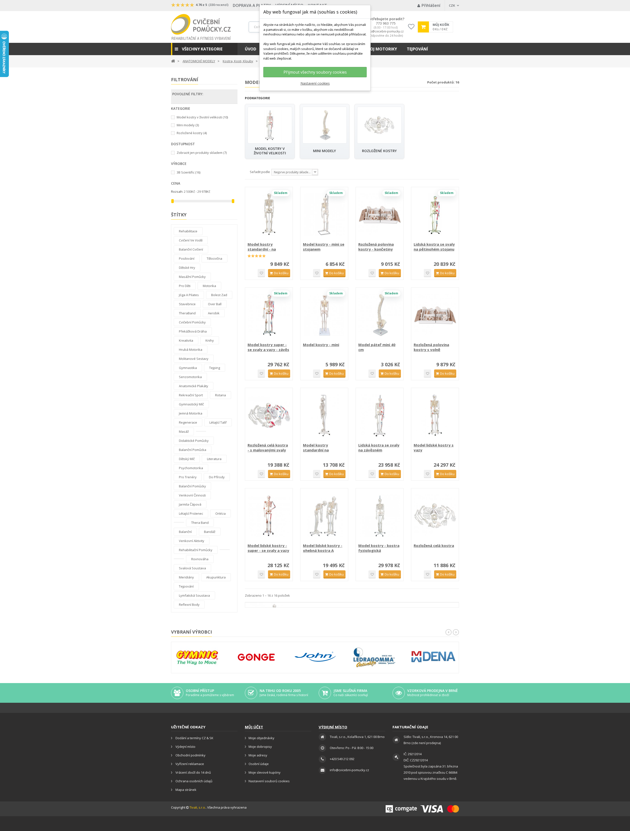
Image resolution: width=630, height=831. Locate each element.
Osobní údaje (259, 764)
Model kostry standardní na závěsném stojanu (319, 447)
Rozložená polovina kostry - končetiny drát (376, 247)
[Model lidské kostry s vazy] (435, 415)
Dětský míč (187, 459)
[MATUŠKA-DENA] (433, 656)
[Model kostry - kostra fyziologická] (379, 516)
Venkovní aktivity (191, 541)
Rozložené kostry (192, 133)
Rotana (220, 395)
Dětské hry (187, 267)
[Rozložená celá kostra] (435, 516)
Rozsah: (177, 191)
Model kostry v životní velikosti (202, 117)
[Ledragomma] (374, 657)
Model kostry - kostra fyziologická (378, 548)
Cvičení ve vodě (191, 240)
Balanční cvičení (191, 249)
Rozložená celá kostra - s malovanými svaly (268, 447)
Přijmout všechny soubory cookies (315, 72)
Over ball (214, 304)
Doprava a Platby (252, 5)
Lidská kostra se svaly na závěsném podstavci (378, 447)
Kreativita (186, 340)
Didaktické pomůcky (194, 440)
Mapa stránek (185, 789)
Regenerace (188, 422)
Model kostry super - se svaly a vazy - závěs (268, 347)
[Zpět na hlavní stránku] (173, 61)
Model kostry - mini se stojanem (323, 247)
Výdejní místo (185, 746)
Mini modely (188, 125)
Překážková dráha (193, 331)
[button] (204, 49)
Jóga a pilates (189, 295)
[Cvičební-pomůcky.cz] (201, 27)
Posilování (186, 258)
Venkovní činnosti (192, 495)
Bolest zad (219, 295)
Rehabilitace (188, 231)
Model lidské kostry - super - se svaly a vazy (268, 548)
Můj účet (254, 726)
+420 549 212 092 (342, 759)
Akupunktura (216, 577)
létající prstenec (191, 513)
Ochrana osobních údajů (193, 781)
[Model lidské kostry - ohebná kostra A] (324, 516)
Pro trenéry (188, 477)
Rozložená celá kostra (434, 545)
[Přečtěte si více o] (179, 522)
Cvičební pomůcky (192, 322)
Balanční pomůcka (192, 449)
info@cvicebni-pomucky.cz (385, 31)
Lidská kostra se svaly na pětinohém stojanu (434, 247)
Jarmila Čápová (190, 504)
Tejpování (186, 586)
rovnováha (199, 559)
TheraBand (187, 313)
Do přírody (217, 477)
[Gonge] (256, 657)
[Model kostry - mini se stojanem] (324, 214)
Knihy (209, 340)
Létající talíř (218, 422)
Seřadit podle (260, 172)
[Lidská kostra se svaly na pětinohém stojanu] (435, 214)
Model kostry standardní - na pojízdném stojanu (265, 247)
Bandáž (209, 531)
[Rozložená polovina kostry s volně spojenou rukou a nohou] (435, 315)
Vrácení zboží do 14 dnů (193, 772)
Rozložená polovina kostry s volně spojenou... (431, 347)
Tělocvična (214, 258)
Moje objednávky (261, 738)
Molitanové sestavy (193, 358)
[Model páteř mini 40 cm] (379, 315)
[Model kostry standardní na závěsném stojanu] (324, 415)
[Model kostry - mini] (324, 315)
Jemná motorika (190, 413)
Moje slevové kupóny (265, 772)
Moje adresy (258, 755)
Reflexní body (189, 604)
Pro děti (184, 286)
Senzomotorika (190, 377)
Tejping (214, 368)
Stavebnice (187, 304)
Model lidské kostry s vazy (434, 447)
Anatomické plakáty (193, 386)
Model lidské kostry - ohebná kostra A (322, 548)
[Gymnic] (197, 657)
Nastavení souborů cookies (269, 781)
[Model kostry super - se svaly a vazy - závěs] (269, 315)
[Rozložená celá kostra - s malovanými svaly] (269, 415)
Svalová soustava (192, 568)
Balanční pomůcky (192, 486)
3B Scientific (188, 172)
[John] (315, 657)
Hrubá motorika (190, 349)
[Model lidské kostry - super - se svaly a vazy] (269, 516)
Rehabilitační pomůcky (195, 550)
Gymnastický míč (191, 404)
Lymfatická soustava (194, 595)
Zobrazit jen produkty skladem (202, 152)
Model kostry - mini (321, 344)
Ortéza (220, 513)
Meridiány (186, 577)
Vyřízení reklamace (189, 764)
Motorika (209, 286)
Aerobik (214, 313)
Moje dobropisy (260, 746)
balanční (185, 531)
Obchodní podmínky (190, 755)
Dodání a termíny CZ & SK (194, 738)
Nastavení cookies (315, 83)
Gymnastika (188, 368)
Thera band (200, 522)
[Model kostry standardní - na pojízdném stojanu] (269, 214)
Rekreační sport (191, 395)
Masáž (184, 431)
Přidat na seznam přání (261, 273)
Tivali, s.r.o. (197, 807)
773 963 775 (385, 23)
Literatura (214, 459)
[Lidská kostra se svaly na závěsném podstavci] (379, 415)
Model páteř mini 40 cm (376, 347)
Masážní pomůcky (192, 276)
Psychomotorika (191, 468)
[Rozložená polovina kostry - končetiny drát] (379, 214)
